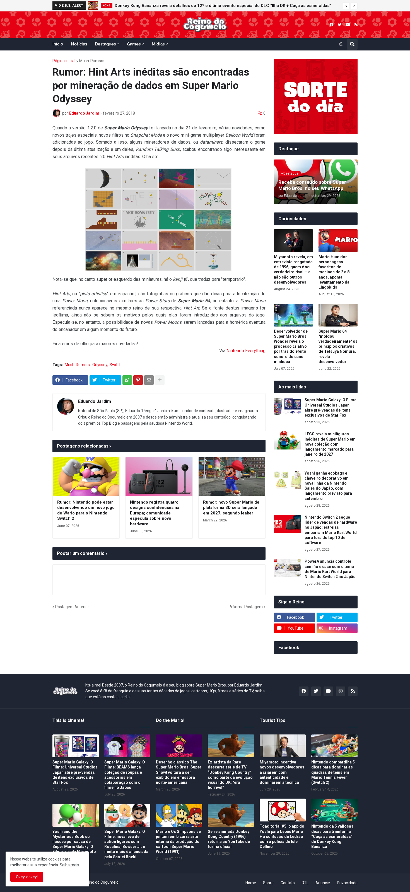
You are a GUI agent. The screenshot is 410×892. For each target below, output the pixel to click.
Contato (288, 883)
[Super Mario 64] (338, 315)
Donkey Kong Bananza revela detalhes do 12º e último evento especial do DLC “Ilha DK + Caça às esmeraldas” (223, 5)
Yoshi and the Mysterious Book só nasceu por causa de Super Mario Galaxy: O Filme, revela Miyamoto (74, 841)
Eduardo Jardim (94, 401)
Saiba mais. (70, 865)
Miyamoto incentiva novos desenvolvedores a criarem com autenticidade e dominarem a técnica (282, 772)
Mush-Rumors (91, 61)
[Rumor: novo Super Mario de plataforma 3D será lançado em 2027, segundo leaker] (232, 476)
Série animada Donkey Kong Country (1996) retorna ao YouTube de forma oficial (229, 839)
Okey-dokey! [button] (27, 877)
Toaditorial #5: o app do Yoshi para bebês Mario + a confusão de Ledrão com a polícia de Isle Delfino (282, 836)
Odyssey (99, 364)
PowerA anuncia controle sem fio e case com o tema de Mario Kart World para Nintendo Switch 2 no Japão (330, 569)
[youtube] (348, 25)
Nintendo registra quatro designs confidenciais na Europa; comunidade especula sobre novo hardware (154, 513)
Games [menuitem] (134, 44)
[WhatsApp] (127, 380)
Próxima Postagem (246, 607)
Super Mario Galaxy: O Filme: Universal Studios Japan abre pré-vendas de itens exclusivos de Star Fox (331, 407)
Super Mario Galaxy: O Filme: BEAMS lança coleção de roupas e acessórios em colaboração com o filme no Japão (124, 775)
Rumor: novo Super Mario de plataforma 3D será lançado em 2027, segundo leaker (231, 508)
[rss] (356, 25)
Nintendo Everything (246, 350)
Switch (116, 364)
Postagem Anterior (72, 607)
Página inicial (63, 61)
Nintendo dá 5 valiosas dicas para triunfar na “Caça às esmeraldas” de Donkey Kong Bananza (332, 836)
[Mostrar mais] (160, 380)
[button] (346, 6)
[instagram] (340, 691)
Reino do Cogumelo (101, 882)
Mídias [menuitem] (158, 44)
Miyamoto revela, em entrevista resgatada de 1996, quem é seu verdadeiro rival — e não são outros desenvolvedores (293, 269)
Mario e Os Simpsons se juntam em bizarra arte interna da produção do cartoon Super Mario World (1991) (178, 841)
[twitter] (339, 25)
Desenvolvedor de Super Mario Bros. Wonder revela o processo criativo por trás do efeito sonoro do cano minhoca (291, 346)
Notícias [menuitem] (79, 44)
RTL (305, 883)
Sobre (268, 883)
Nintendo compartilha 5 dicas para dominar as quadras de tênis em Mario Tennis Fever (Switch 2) (333, 772)
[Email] (149, 380)
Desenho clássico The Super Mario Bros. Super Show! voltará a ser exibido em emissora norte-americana (178, 772)
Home (250, 883)
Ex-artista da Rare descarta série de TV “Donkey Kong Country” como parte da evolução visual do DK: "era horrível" (230, 775)
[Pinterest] (138, 380)
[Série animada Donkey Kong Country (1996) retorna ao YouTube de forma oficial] (231, 815)
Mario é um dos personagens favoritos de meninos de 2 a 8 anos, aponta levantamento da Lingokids (334, 272)
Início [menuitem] (57, 44)
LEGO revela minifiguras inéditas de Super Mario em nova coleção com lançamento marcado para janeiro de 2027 (330, 444)
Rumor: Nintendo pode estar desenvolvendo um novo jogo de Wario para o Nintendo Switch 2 (86, 510)
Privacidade (347, 883)
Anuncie (322, 883)
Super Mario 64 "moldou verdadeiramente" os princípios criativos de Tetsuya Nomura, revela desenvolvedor (338, 346)
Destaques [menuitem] (105, 44)
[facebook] (331, 25)
